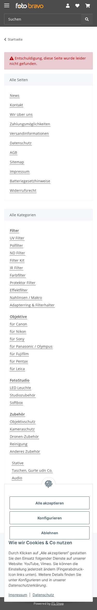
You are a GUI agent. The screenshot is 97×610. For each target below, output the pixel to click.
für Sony (17, 338)
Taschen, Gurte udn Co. (32, 470)
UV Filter (17, 238)
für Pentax (19, 361)
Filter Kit (17, 260)
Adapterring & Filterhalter (32, 305)
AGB (13, 152)
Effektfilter (19, 290)
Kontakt (16, 104)
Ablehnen (49, 533)
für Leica (17, 368)
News (14, 95)
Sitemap (17, 161)
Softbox (16, 402)
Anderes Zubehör (25, 451)
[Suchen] (87, 19)
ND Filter (17, 252)
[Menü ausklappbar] (6, 3)
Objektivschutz (22, 421)
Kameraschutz (22, 429)
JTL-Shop (57, 603)
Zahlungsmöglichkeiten (30, 123)
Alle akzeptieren (49, 503)
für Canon (18, 324)
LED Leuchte (20, 387)
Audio (17, 477)
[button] (67, 6)
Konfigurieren (50, 518)
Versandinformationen (29, 133)
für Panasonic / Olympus (31, 346)
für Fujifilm (19, 353)
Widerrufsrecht (23, 190)
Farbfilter (18, 275)
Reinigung (18, 444)
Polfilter (16, 245)
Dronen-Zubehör (24, 436)
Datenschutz (43, 595)
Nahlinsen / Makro (26, 297)
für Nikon (18, 331)
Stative (18, 463)
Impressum (18, 595)
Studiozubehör (22, 395)
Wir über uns (21, 114)
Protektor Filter (22, 282)
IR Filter (16, 267)
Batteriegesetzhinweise (30, 181)
